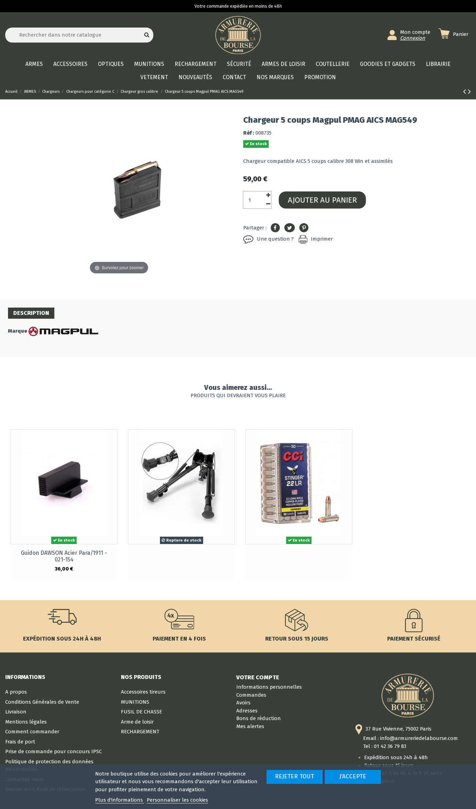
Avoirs (243, 703)
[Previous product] (465, 91)
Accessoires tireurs (143, 692)
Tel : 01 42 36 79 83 (384, 746)
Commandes (251, 695)
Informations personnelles (269, 687)
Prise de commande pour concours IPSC (53, 751)
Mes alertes (250, 726)
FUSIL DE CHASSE (141, 712)
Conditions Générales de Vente (42, 702)
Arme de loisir (137, 722)
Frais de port (20, 742)
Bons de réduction (258, 718)
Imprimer (322, 239)
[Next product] (469, 91)
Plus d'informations (119, 800)
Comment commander (32, 731)
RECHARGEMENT (140, 731)
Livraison (15, 712)
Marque (17, 331)
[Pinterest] (303, 228)
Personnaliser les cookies (177, 800)
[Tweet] (289, 228)
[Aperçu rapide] (111, 440)
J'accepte (352, 776)
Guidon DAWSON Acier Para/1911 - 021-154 (64, 556)
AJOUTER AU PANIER (322, 200)
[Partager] (275, 228)
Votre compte (257, 677)
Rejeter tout (294, 776)
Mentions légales (26, 722)
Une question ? (275, 239)
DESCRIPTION (31, 313)
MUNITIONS (135, 702)
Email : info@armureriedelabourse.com (410, 738)
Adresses (247, 711)
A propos (16, 692)
